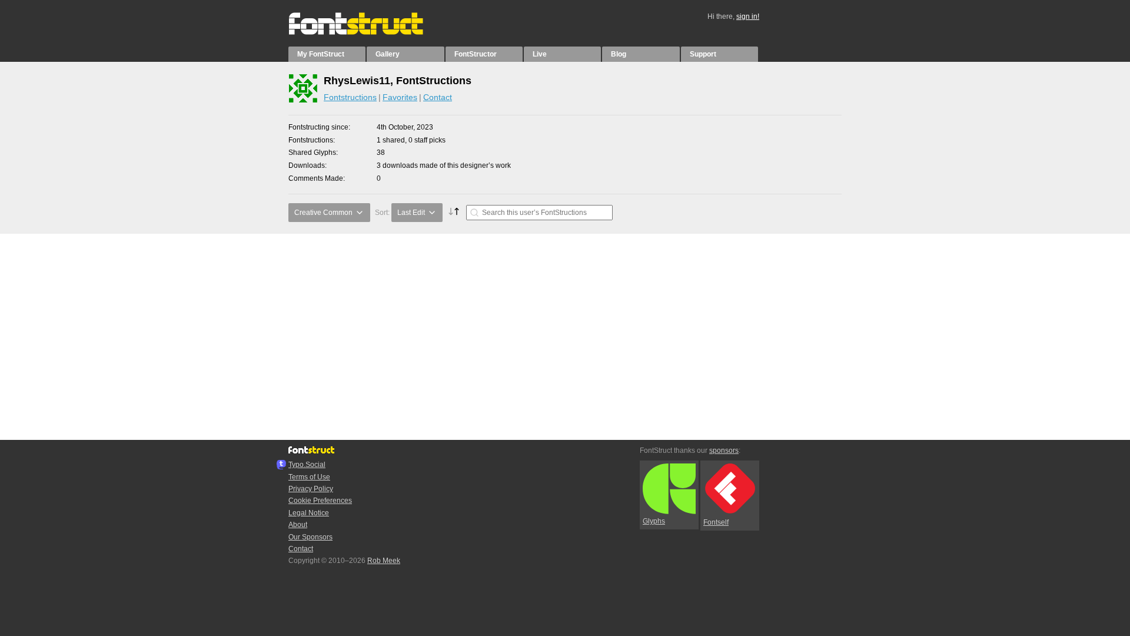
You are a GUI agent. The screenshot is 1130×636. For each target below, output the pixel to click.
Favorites (400, 97)
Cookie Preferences (320, 500)
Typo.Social (306, 465)
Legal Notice (308, 513)
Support (703, 54)
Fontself (716, 522)
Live (540, 54)
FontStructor (475, 54)
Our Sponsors (310, 537)
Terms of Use (309, 477)
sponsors (724, 450)
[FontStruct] (368, 32)
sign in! (747, 16)
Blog (618, 54)
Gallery (387, 54)
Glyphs (654, 521)
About (297, 525)
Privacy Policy (310, 489)
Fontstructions (350, 97)
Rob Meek (383, 560)
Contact (437, 97)
